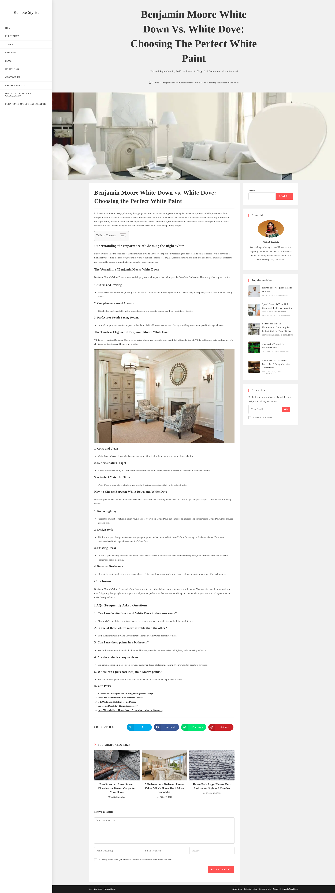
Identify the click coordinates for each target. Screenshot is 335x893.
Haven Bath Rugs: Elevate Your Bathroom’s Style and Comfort (212, 786)
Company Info (265, 889)
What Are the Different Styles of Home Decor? (120, 697)
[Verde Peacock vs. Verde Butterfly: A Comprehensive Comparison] (254, 367)
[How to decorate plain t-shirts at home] (254, 291)
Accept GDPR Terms (262, 417)
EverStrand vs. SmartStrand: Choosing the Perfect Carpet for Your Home (117, 788)
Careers (276, 889)
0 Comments (213, 71)
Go (286, 409)
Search (251, 190)
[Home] (150, 82)
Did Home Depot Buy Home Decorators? (118, 706)
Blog (199, 71)
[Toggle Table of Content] (121, 236)
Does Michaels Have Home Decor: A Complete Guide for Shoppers (130, 710)
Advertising (237, 889)
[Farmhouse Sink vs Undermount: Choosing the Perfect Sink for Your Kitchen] (254, 329)
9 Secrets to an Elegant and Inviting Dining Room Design (125, 693)
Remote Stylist (26, 12)
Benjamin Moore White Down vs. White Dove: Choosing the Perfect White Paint (200, 82)
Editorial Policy (250, 889)
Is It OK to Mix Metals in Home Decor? (117, 702)
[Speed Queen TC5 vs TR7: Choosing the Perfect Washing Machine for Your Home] (254, 310)
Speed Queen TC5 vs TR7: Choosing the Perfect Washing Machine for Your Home (277, 308)
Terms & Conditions (290, 889)
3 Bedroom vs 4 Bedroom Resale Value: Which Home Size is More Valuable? (164, 788)
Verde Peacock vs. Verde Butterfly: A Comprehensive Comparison (276, 364)
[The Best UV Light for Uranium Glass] (254, 347)
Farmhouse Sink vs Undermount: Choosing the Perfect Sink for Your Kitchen (277, 327)
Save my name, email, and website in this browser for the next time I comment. (136, 859)
